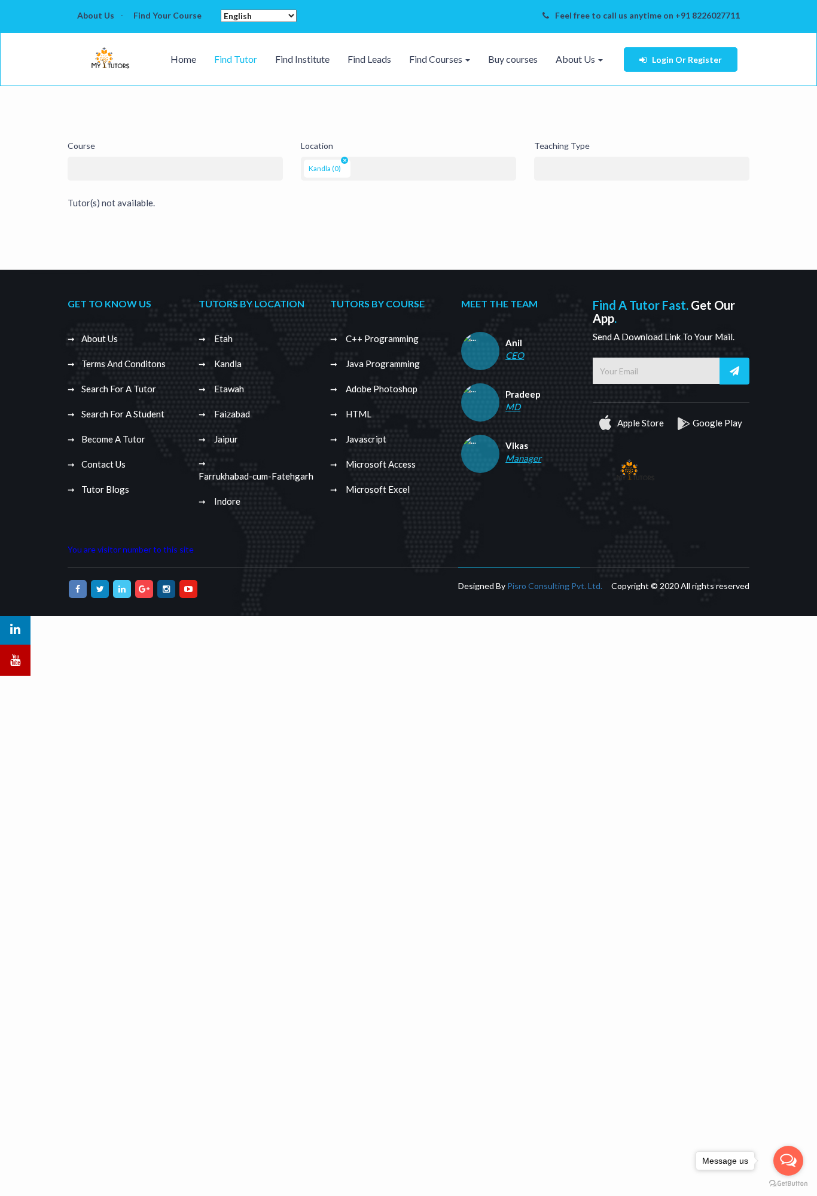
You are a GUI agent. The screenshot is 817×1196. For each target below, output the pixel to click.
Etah (222, 338)
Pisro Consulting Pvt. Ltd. (554, 586)
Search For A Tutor (118, 388)
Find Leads (369, 59)
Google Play (717, 422)
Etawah (228, 388)
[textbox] (74, 166)
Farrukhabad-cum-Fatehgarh (256, 476)
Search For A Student (122, 413)
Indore (226, 501)
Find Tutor (235, 59)
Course (81, 146)
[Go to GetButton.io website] (788, 1184)
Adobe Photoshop (380, 388)
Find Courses (436, 59)
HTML (357, 413)
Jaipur (225, 439)
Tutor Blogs (105, 489)
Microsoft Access (380, 464)
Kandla (227, 363)
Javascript (365, 439)
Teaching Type (562, 146)
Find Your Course (167, 15)
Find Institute (302, 59)
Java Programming (382, 363)
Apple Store (639, 422)
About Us (95, 15)
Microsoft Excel (377, 489)
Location (317, 146)
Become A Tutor (113, 439)
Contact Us (103, 464)
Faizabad (231, 413)
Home (183, 59)
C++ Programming (381, 338)
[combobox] (175, 169)
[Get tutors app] (635, 467)
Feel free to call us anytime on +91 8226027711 (647, 15)
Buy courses (513, 59)
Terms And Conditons (123, 363)
